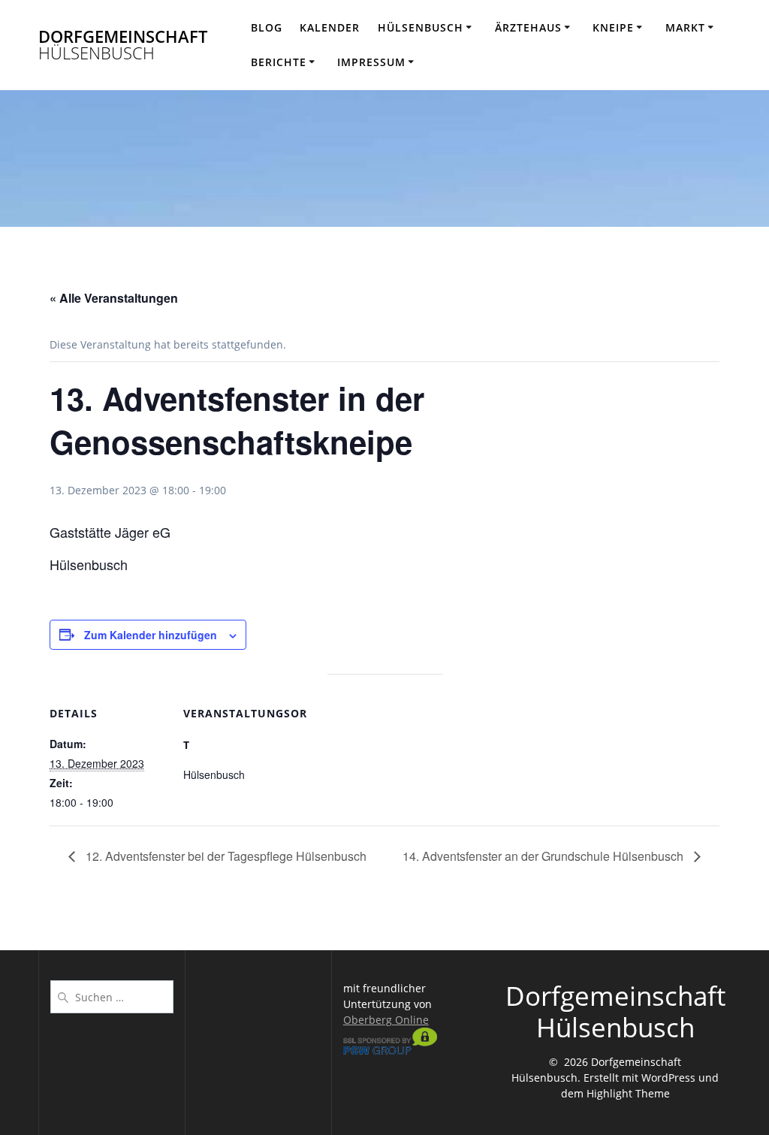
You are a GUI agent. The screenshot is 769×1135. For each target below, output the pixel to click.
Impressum (371, 62)
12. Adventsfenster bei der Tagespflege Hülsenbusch (224, 856)
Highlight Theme (628, 1093)
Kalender (330, 27)
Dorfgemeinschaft (122, 45)
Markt (685, 27)
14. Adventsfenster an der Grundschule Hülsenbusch (544, 856)
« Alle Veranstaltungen (114, 297)
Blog (266, 27)
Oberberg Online (386, 1020)
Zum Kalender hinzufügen (150, 634)
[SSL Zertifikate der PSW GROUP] (390, 1050)
